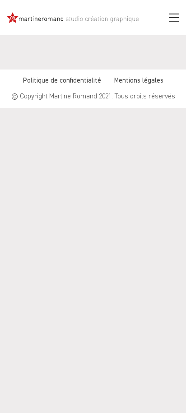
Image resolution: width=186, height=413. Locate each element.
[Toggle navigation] (174, 17)
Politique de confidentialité (62, 80)
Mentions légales (138, 80)
